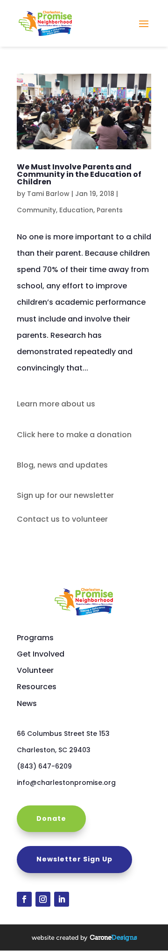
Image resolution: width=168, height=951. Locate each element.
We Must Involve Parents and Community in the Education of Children (79, 174)
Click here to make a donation (74, 434)
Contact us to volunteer (62, 519)
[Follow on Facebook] (24, 899)
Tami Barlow (48, 193)
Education (76, 210)
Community (36, 210)
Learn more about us (56, 404)
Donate (51, 818)
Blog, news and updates (62, 465)
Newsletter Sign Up (74, 859)
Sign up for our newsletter (65, 495)
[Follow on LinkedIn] (61, 899)
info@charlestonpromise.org (66, 782)
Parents (110, 210)
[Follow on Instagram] (42, 899)
